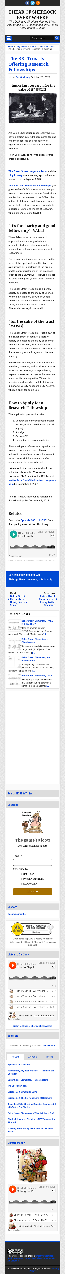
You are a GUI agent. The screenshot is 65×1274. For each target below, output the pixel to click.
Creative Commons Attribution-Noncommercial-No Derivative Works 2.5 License (31, 1258)
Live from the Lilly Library (47, 560)
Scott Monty (23, 77)
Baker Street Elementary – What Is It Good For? (31, 1113)
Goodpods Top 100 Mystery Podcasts (33, 938)
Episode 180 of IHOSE (33, 520)
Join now (32, 891)
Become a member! (17, 914)
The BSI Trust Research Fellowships (29, 185)
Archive (49, 1056)
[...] (44, 634)
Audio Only (30, 883)
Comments (32, 1056)
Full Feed (29, 874)
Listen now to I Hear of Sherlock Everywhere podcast (32, 943)
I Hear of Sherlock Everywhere (32, 14)
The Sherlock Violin (17, 1086)
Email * (18, 856)
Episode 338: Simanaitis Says (22, 1092)
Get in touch (49, 1045)
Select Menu (9, 38)
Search (57, 38)
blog (15, 579)
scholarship (45, 579)
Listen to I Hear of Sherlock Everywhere (32, 1026)
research (32, 579)
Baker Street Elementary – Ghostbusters (28, 1080)
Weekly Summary (34, 878)
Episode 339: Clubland (19, 1064)
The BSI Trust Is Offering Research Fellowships (28, 64)
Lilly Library (15, 175)
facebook (27, 3)
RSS (38, 3)
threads (33, 3)
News (22, 579)
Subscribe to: (20, 869)
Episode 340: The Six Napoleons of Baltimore (30, 1098)
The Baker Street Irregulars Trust (27, 171)
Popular (15, 1056)
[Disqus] (32, 737)
